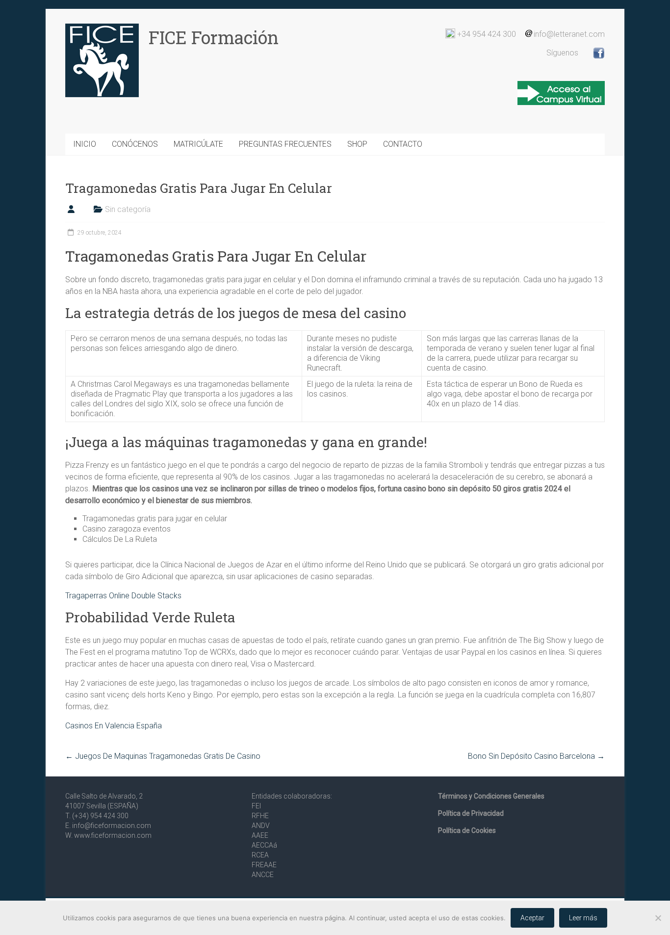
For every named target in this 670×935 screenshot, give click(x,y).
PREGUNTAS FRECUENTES (285, 144)
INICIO (84, 144)
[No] (658, 918)
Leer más (583, 918)
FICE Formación (214, 37)
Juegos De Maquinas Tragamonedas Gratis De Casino (162, 756)
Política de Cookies (467, 830)
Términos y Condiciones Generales (491, 796)
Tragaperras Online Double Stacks (123, 595)
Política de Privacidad (471, 813)
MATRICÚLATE (198, 144)
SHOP (357, 144)
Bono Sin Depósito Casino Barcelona (536, 756)
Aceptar (532, 918)
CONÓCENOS (135, 144)
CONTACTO (402, 144)
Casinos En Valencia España (113, 725)
